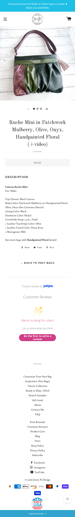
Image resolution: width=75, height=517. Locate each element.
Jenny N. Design (41, 479)
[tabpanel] (37, 63)
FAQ (37, 414)
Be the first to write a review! (37, 337)
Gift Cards (37, 400)
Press (37, 440)
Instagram (39, 467)
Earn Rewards (37, 422)
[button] (37, 513)
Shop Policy (37, 445)
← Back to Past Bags (38, 262)
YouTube (39, 472)
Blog (37, 436)
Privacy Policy (37, 450)
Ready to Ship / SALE (37, 390)
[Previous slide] (28, 109)
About (37, 404)
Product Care (37, 431)
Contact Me (37, 409)
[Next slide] (46, 109)
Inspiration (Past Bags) (37, 381)
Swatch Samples (37, 395)
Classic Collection (37, 385)
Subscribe (37, 455)
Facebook (39, 462)
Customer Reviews (37, 426)
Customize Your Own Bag (37, 376)
